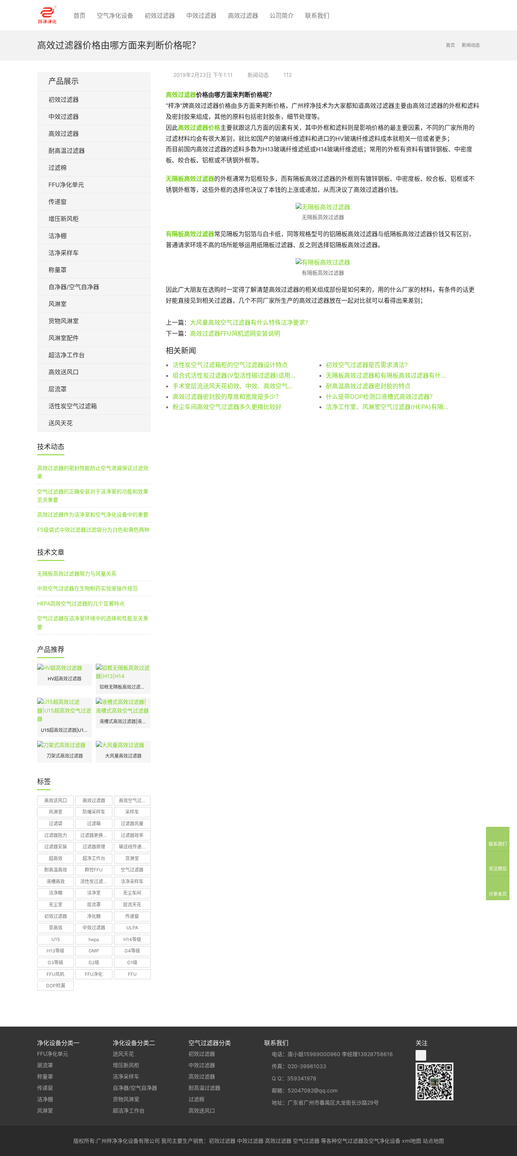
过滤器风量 (132, 823)
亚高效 (55, 927)
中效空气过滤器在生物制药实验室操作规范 (87, 588)
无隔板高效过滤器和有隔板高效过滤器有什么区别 (387, 375)
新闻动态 (258, 75)
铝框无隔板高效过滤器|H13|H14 (123, 687)
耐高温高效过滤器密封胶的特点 (368, 386)
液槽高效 (56, 881)
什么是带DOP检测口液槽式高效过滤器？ (381, 396)
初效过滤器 (160, 15)
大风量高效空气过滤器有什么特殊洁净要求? (249, 322)
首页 (79, 15)
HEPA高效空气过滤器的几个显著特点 (81, 603)
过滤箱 (94, 823)
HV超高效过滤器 (64, 678)
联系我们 (317, 15)
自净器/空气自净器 (73, 287)
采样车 (132, 812)
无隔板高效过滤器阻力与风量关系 (77, 573)
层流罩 (57, 389)
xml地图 (411, 1140)
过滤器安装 (55, 846)
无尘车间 (132, 893)
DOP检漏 (55, 985)
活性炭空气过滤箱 (72, 406)
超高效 (55, 858)
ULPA (132, 927)
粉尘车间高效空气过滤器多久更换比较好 (227, 407)
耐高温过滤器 (66, 150)
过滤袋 (55, 823)
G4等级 (132, 951)
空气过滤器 (132, 870)
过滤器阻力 (55, 835)
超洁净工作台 (66, 355)
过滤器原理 (94, 846)
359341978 (301, 1078)
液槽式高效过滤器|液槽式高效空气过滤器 (123, 721)
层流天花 (132, 904)
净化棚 (94, 916)
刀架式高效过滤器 (65, 756)
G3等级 (55, 962)
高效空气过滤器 (135, 800)
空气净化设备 (115, 15)
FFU (132, 974)
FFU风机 (55, 974)
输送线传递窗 (132, 846)
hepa (94, 939)
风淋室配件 (63, 338)
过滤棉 (57, 167)
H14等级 (132, 939)
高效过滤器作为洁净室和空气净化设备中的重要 (92, 514)
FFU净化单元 (66, 184)
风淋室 (57, 304)
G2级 (94, 962)
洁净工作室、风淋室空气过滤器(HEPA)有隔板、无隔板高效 (387, 407)
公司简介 (281, 15)
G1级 (132, 962)
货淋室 (132, 858)
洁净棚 (57, 236)
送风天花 (60, 423)
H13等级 (55, 951)
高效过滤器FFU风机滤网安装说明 (235, 333)
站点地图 (433, 1140)
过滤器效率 (132, 835)
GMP (94, 951)
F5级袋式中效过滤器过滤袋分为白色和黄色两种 (93, 529)
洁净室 (94, 893)
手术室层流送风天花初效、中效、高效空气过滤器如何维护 (234, 386)
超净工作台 (94, 858)
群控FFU (94, 870)
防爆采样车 (94, 812)
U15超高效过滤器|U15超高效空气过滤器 (64, 730)
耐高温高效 (55, 870)
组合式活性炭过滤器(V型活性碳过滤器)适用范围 (234, 375)
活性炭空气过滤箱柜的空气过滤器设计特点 (230, 365)
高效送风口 (63, 372)
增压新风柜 (63, 218)
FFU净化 (94, 974)
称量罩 (57, 270)
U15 (55, 939)
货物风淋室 (63, 321)
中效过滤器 (201, 15)
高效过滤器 (243, 15)
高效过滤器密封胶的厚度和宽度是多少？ (227, 396)
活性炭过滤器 (93, 881)
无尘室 (55, 904)
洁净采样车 (63, 253)
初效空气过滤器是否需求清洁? (367, 365)
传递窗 (57, 201)
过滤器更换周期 (96, 835)
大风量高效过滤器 (123, 756)
